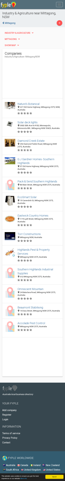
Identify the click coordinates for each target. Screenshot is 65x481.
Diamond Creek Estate (31, 140)
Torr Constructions (29, 234)
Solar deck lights (27, 122)
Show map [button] (10, 45)
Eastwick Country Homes (33, 215)
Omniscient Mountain (30, 289)
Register (6, 414)
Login (5, 419)
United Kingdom (32, 469)
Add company (9, 410)
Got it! (54, 477)
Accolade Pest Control (31, 323)
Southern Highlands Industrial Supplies (35, 271)
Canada (24, 465)
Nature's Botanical (28, 103)
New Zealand (52, 465)
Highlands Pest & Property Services (34, 251)
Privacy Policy (9, 437)
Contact (6, 442)
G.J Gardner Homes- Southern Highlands (36, 161)
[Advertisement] (27, 79)
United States (52, 469)
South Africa (12, 469)
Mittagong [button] (11, 39)
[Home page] (8, 4)
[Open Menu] (59, 4)
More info (23, 478)
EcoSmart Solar (27, 197)
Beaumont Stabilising (30, 307)
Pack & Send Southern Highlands (37, 181)
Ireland (37, 465)
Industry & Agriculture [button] (17, 33)
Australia (10, 465)
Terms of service (11, 433)
